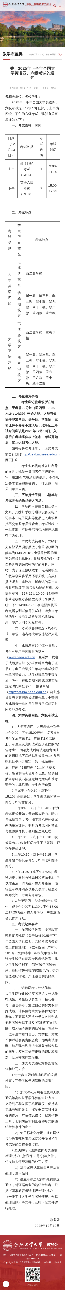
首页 (42, 54)
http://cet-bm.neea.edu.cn (41, 454)
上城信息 (57, 1262)
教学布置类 (51, 54)
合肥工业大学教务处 (30, 1262)
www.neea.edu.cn (21, 657)
